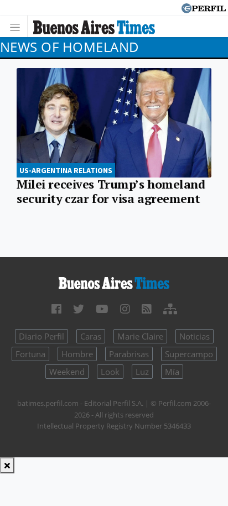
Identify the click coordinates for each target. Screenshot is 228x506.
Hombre (77, 353)
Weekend (67, 371)
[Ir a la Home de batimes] (114, 282)
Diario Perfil (41, 336)
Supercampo (189, 353)
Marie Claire (140, 336)
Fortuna (30, 353)
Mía (172, 371)
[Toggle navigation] (18, 26)
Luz (142, 371)
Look (110, 371)
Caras (90, 336)
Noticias (194, 336)
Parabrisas (129, 353)
